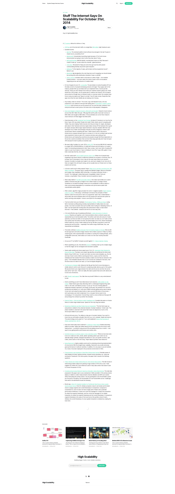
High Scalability (87, 3)
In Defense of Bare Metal (93, 324)
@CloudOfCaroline (71, 60)
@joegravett (70, 56)
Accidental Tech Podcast (84, 120)
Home (43, 3)
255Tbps (67, 47)
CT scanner (67, 43)
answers (88, 244)
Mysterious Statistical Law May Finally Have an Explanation (80, 306)
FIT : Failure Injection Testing (100, 241)
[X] (86, 476)
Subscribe (128, 3)
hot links (65, 12)
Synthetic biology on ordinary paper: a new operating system (81, 334)
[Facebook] (89, 476)
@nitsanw (69, 69)
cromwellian (84, 85)
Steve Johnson (71, 77)
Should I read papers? (73, 276)
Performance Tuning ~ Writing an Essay (95, 202)
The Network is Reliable (71, 265)
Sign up (87, 482)
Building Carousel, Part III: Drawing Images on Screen (90, 230)
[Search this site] (117, 3)
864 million (95, 47)
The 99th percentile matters (83, 179)
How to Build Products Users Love (85, 155)
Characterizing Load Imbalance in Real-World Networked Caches (82, 352)
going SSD (90, 144)
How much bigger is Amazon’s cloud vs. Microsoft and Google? (81, 111)
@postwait (69, 73)
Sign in (121, 3)
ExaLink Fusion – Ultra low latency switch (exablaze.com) (80, 300)
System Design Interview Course (55, 3)
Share (109, 27)
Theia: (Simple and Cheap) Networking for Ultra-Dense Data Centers (83, 361)
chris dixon (69, 65)
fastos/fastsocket (69, 343)
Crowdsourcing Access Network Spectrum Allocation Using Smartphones (84, 371)
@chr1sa (69, 52)
